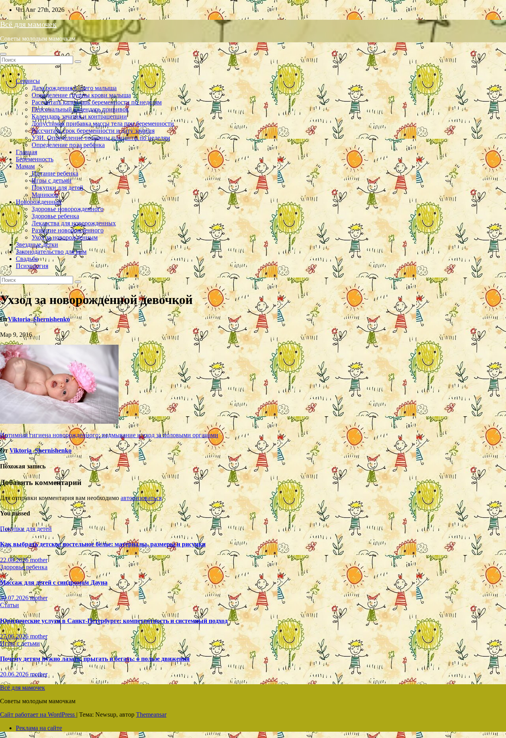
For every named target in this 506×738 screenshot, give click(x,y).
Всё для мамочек (28, 24)
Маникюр (45, 194)
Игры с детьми (52, 180)
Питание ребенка (55, 173)
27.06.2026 (15, 636)
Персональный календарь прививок (80, 109)
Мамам (25, 166)
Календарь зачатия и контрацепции (79, 116)
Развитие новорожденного (68, 230)
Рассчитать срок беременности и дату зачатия (93, 130)
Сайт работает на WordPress (38, 714)
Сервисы (28, 80)
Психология (32, 265)
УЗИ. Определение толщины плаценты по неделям (101, 137)
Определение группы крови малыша (81, 95)
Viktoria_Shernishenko (39, 319)
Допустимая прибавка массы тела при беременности (103, 123)
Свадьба (27, 258)
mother (38, 560)
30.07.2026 (15, 598)
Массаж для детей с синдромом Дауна (54, 582)
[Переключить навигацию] (3, 54)
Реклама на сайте (39, 728)
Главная (26, 152)
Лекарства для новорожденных (74, 223)
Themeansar (151, 714)
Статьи (9, 605)
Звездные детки (37, 244)
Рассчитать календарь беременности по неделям (97, 102)
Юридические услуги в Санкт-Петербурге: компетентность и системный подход (114, 620)
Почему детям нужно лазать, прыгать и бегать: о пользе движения (95, 658)
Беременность (34, 159)
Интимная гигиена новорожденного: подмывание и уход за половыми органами (109, 435)
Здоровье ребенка (55, 216)
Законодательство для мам (51, 251)
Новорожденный (39, 201)
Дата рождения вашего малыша (74, 88)
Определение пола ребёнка (68, 145)
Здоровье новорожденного (68, 209)
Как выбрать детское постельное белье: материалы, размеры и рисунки (103, 544)
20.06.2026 (15, 674)
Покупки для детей (57, 187)
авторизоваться (141, 498)
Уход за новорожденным (65, 237)
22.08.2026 (15, 560)
